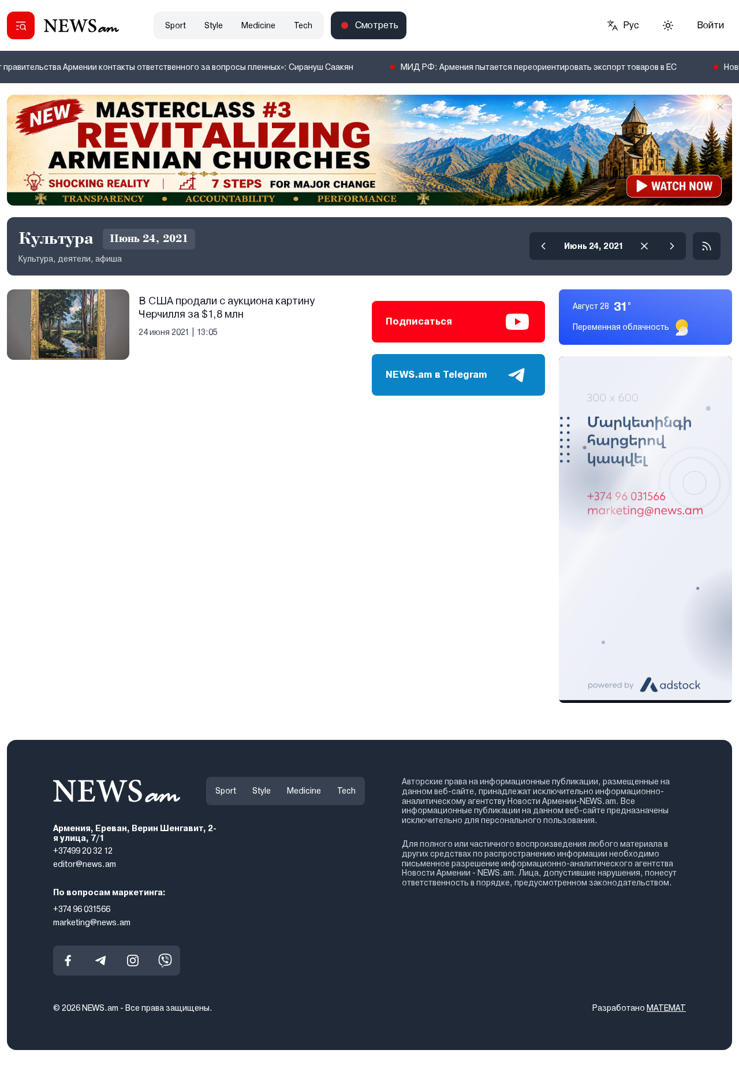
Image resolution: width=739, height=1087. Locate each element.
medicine (258, 25)
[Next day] (672, 246)
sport (175, 25)
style (213, 25)
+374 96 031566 (81, 908)
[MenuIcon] (21, 25)
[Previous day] (543, 246)
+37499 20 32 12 (83, 850)
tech (303, 25)
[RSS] (707, 246)
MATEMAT (666, 1007)
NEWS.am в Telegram (436, 374)
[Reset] (644, 246)
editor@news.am (84, 864)
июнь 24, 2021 (594, 246)
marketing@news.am (91, 921)
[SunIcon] (668, 25)
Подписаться (419, 321)
